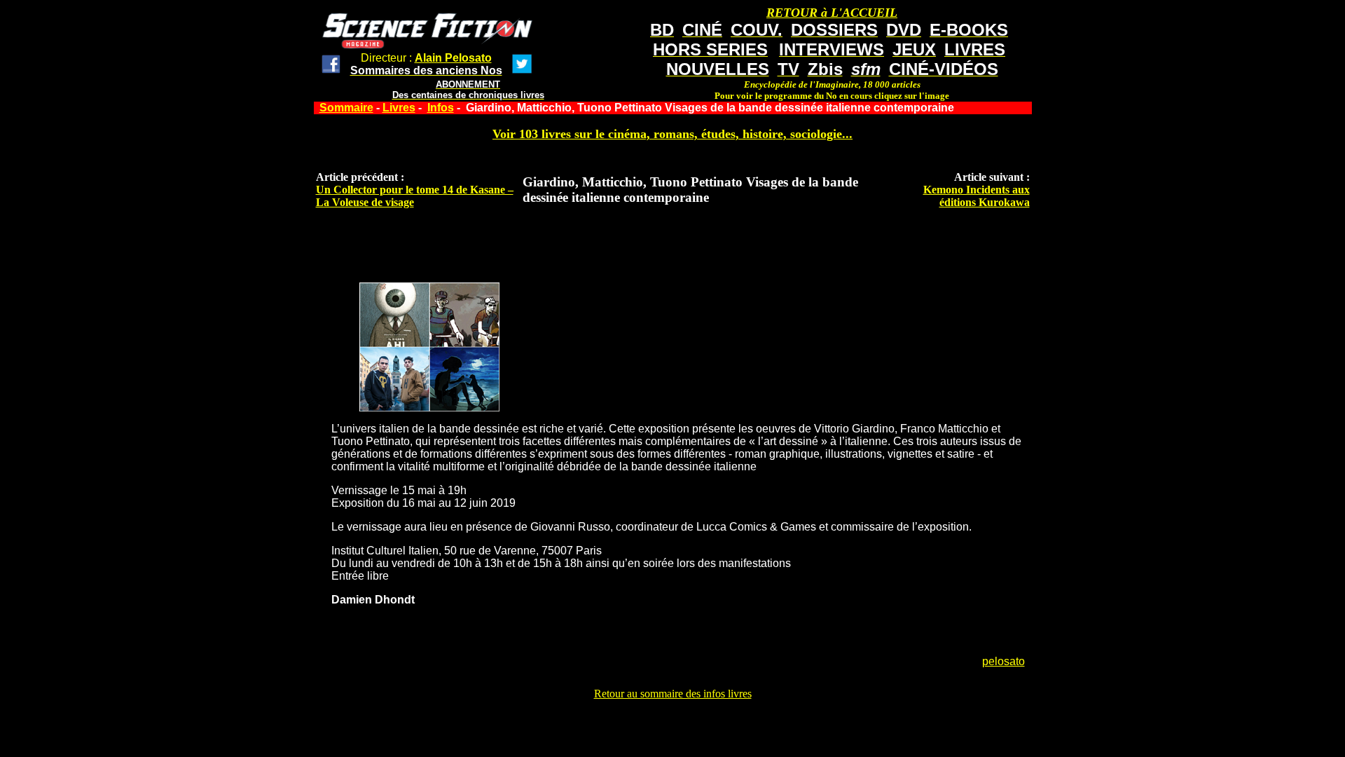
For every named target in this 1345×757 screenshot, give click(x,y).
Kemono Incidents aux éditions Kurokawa (976, 196)
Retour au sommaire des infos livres (673, 694)
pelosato (1003, 661)
